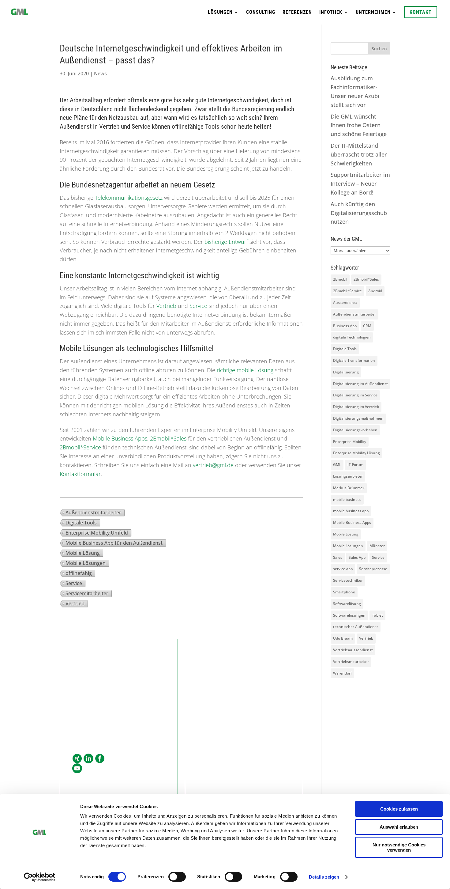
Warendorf (342, 673)
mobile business (347, 499)
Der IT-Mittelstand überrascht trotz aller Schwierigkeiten (359, 154)
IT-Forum (355, 464)
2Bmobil (340, 279)
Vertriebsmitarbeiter (351, 661)
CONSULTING (260, 12)
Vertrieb (166, 305)
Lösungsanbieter (348, 476)
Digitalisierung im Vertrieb (356, 406)
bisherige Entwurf (226, 241)
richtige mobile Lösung (244, 370)
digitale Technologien (352, 337)
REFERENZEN (297, 12)
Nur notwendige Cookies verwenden (399, 847)
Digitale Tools (81, 522)
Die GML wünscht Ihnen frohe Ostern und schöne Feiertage (359, 125)
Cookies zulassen (399, 808)
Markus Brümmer (348, 487)
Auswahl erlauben (399, 827)
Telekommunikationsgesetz (129, 197)
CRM (367, 325)
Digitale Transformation (354, 360)
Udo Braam (343, 638)
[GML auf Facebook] (100, 758)
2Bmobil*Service (80, 447)
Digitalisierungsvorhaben (355, 430)
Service (198, 305)
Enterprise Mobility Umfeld (97, 532)
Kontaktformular (80, 474)
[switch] (177, 877)
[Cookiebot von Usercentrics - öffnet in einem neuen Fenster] (39, 877)
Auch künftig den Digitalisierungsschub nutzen (359, 212)
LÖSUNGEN (220, 12)
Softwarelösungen (349, 615)
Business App (345, 325)
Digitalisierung (346, 372)
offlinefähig (79, 573)
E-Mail (80, 719)
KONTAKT (421, 12)
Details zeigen (324, 877)
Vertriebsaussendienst (353, 650)
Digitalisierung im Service (355, 395)
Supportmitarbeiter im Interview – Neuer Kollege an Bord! (360, 183)
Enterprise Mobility (349, 441)
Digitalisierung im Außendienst (360, 383)
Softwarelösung (347, 603)
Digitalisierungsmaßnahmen (358, 418)
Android (375, 290)
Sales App (357, 557)
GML (337, 464)
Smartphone (344, 592)
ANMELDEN (244, 737)
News (100, 73)
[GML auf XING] (77, 758)
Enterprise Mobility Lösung (356, 453)
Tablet (377, 615)
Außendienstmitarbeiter (93, 512)
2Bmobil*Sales (168, 438)
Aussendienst (345, 302)
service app (343, 568)
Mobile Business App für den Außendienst (114, 542)
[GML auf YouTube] (77, 768)
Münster (377, 545)
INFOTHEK (330, 12)
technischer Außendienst (355, 626)
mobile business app (351, 510)
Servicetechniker (348, 580)
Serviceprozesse (373, 568)
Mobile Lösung (83, 553)
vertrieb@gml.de (213, 465)
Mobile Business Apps (120, 438)
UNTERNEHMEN (373, 12)
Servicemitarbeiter (87, 593)
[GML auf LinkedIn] (88, 758)
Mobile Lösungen (86, 563)
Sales (337, 557)
